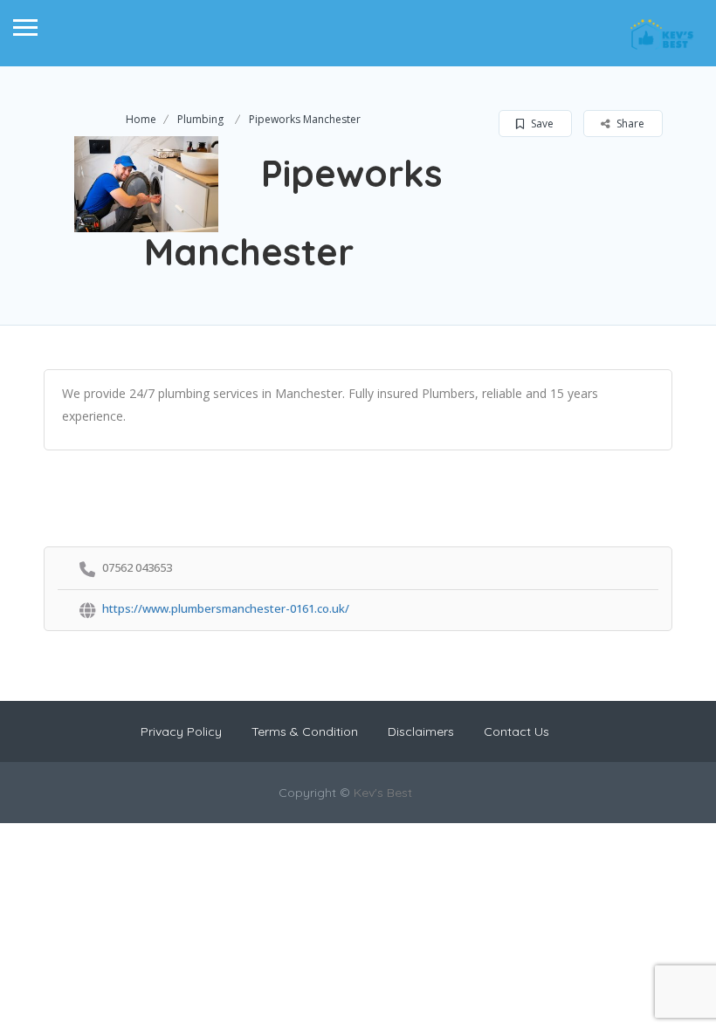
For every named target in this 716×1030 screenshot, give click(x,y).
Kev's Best (383, 792)
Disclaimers (421, 731)
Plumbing (200, 119)
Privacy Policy (181, 731)
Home (141, 119)
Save (541, 123)
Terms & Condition (304, 731)
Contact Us (516, 731)
